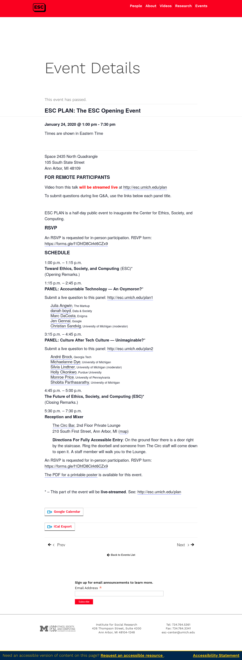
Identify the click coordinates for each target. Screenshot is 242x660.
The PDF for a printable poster (71, 474)
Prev (60, 544)
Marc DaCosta (63, 315)
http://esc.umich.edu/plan (145, 187)
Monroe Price (62, 377)
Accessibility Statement (216, 655)
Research (183, 6)
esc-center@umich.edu (178, 632)
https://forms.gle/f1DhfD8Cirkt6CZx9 (76, 243)
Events (201, 6)
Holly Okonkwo (64, 372)
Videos (166, 6)
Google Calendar (67, 512)
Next (181, 544)
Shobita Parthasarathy (70, 382)
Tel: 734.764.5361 (178, 624)
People (136, 6)
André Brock (61, 356)
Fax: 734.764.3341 (178, 628)
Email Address (88, 587)
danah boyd (61, 310)
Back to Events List (123, 555)
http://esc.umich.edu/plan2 (130, 348)
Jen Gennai (60, 320)
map (123, 431)
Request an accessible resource (132, 655)
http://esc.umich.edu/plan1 (130, 297)
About (151, 6)
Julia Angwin (61, 305)
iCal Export (63, 526)
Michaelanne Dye (65, 361)
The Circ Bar (63, 425)
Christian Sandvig (66, 326)
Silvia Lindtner (63, 367)
